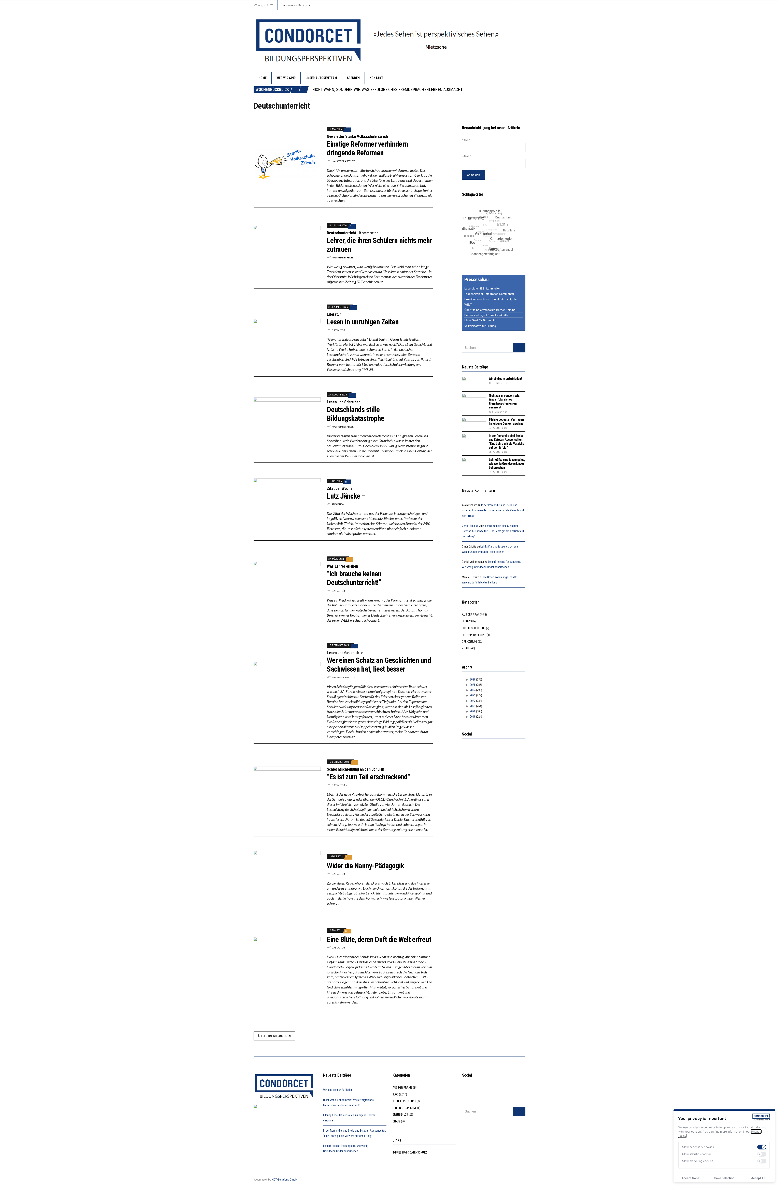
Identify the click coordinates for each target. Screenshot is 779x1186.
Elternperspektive (474, 634)
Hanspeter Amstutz (343, 161)
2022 (473, 700)
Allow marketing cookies (697, 1161)
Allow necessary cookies (698, 1147)
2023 (473, 695)
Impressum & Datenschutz (297, 5)
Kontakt (376, 78)
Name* (466, 140)
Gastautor (338, 330)
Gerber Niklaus (470, 525)
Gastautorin (339, 785)
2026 (473, 679)
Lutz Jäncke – (346, 496)
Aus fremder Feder (343, 257)
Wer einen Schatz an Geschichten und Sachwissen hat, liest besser (379, 664)
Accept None (690, 1178)
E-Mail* (466, 156)
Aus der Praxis (472, 614)
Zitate (466, 648)
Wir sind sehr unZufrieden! (505, 379)
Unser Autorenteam (321, 78)
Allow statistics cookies (696, 1154)
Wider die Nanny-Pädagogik (365, 866)
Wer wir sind (286, 78)
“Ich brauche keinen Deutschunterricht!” (354, 578)
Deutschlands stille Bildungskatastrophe (355, 414)
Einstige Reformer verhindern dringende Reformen (367, 148)
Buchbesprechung (473, 628)
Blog (465, 621)
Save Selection (724, 1178)
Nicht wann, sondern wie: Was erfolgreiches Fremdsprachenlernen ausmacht (504, 401)
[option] (418, 89)
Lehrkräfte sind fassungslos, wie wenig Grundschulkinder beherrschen (507, 463)
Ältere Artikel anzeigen (274, 1036)
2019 (473, 716)
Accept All (758, 1178)
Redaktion (338, 504)
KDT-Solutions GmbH (284, 1179)
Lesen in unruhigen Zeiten (363, 322)
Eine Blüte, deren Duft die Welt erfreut (379, 939)
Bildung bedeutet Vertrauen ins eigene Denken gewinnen (366, 89)
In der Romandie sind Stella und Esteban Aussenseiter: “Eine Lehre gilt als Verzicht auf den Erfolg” (506, 441)
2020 (473, 711)
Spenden (353, 78)
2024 (473, 690)
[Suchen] (519, 347)
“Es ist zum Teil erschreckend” (368, 777)
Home (262, 78)
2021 (473, 706)
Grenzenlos (469, 641)
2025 (473, 684)
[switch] (761, 1147)
